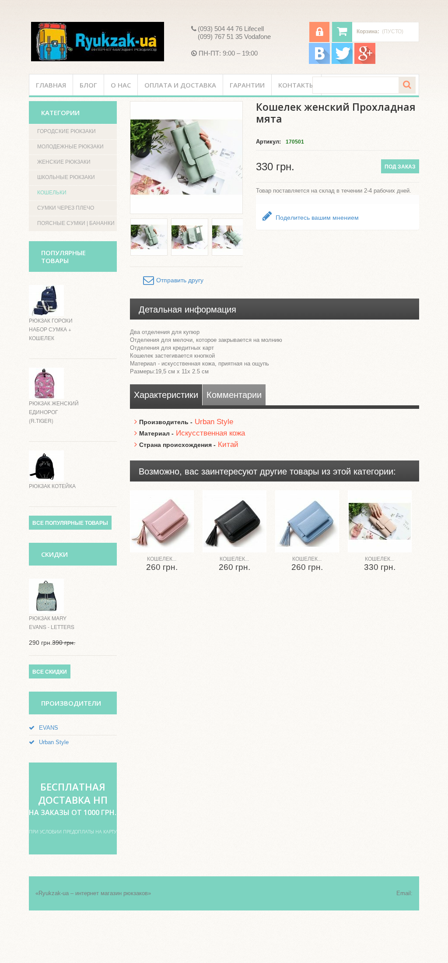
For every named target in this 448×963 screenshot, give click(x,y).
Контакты (296, 85)
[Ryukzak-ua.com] (97, 41)
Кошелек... (161, 559)
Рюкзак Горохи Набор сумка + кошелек (51, 328)
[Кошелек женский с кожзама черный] (234, 521)
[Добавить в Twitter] (432, 106)
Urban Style (54, 742)
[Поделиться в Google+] (432, 156)
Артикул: (268, 141)
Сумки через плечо (65, 208)
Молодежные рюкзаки (70, 147)
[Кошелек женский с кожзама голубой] (307, 521)
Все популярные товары (70, 523)
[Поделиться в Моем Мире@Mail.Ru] (432, 139)
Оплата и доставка (180, 85)
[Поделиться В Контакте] (432, 73)
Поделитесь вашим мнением (316, 217)
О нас (121, 85)
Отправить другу (179, 280)
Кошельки (51, 193)
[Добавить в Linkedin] (432, 123)
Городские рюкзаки (66, 131)
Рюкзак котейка (52, 485)
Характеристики (166, 395)
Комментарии (234, 395)
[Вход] (319, 32)
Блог (88, 85)
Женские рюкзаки (64, 162)
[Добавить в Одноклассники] (432, 172)
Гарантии (247, 85)
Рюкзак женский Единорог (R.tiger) (54, 411)
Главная (51, 85)
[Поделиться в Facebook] (432, 89)
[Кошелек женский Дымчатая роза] (380, 521)
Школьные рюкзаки (66, 177)
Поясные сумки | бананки (76, 223)
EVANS (48, 727)
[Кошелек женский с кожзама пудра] (162, 521)
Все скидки (49, 672)
